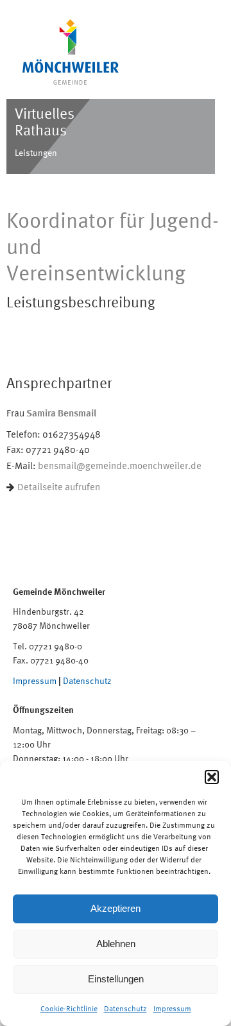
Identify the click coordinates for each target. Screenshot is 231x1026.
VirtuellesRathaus (44, 121)
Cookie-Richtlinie (69, 1008)
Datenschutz (125, 1008)
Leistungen (36, 152)
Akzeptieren (115, 908)
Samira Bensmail (61, 412)
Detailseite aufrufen (58, 486)
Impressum (172, 1008)
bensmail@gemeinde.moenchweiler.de (119, 465)
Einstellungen (116, 978)
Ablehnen (115, 943)
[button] (211, 777)
